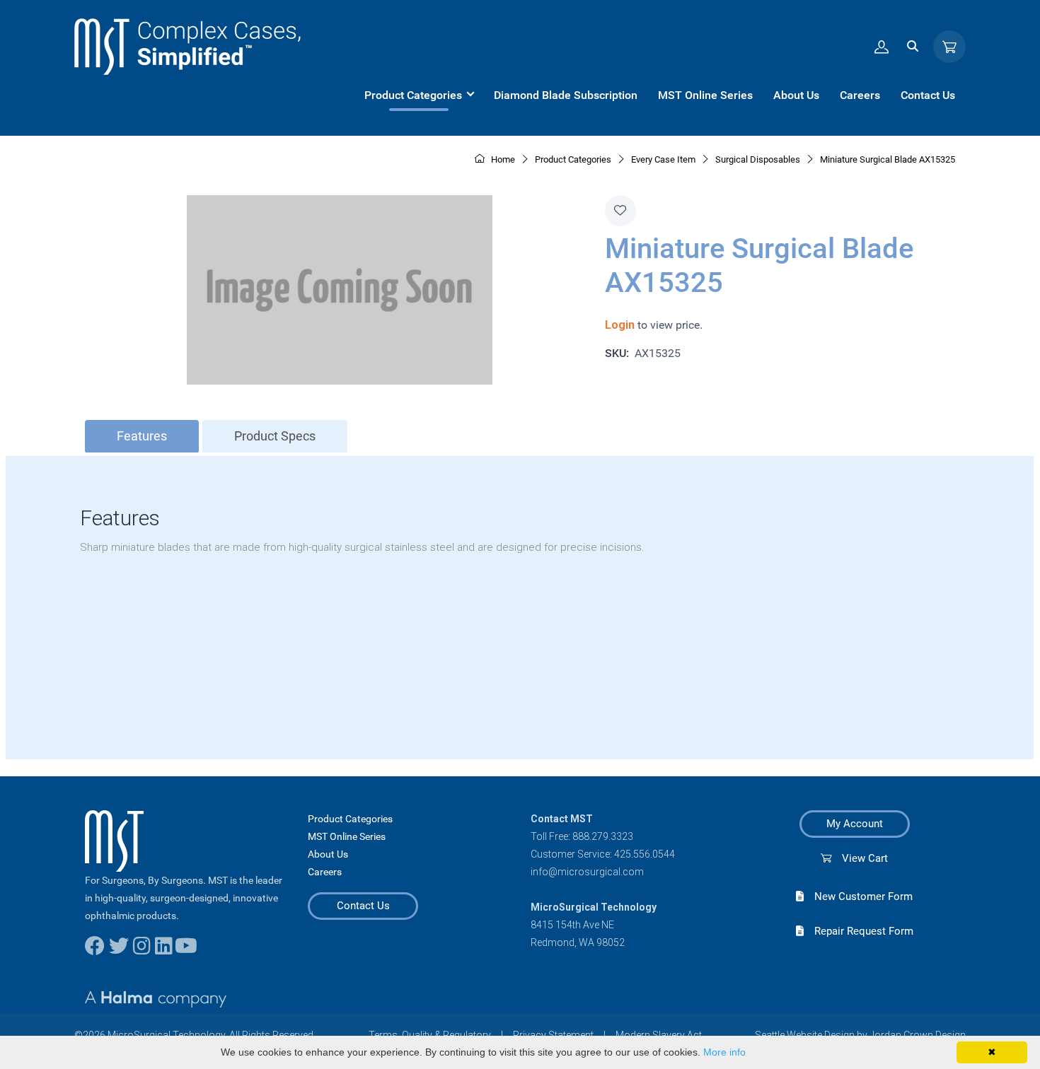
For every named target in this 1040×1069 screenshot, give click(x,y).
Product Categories (350, 818)
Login (620, 325)
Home (502, 159)
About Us (328, 854)
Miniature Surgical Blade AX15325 (887, 159)
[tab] (142, 436)
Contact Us (363, 905)
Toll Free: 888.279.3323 (582, 836)
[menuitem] (418, 95)
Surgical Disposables (757, 159)
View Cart (859, 858)
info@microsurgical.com (587, 871)
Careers (325, 871)
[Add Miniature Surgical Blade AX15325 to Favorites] (620, 210)
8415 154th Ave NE (572, 924)
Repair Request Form (858, 931)
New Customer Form (858, 896)
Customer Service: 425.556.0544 (603, 854)
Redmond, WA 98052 (578, 942)
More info (724, 1052)
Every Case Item (663, 159)
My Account (854, 823)
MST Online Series (347, 836)
